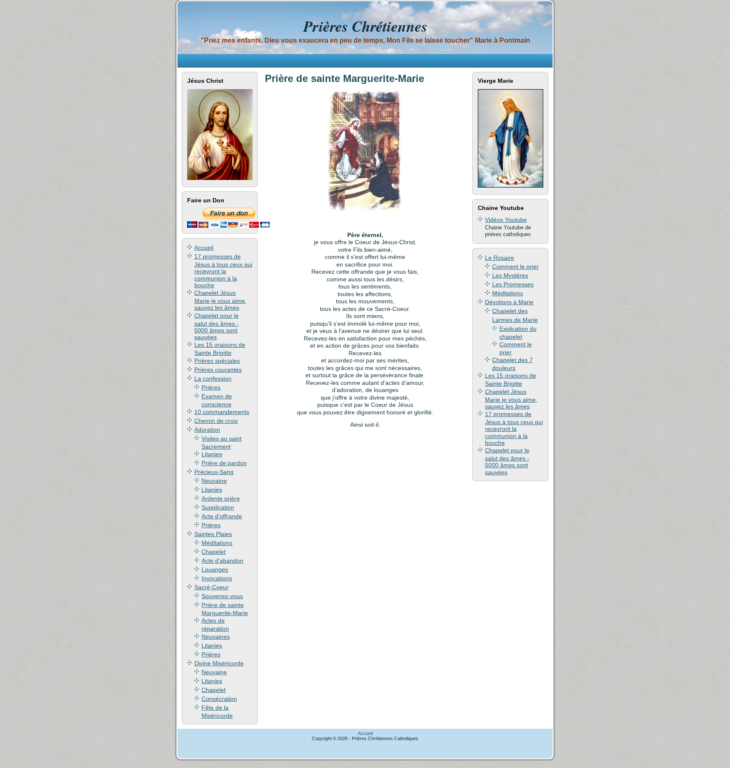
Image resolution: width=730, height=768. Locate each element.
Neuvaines (216, 636)
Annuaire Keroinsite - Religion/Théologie (317, 748)
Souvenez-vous (222, 596)
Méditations (217, 542)
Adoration (207, 429)
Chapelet (214, 551)
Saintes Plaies (213, 534)
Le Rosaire (499, 257)
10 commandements (221, 412)
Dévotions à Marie (509, 302)
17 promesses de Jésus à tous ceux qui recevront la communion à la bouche (223, 271)
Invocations (217, 578)
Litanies (212, 454)
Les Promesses (513, 284)
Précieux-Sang (214, 471)
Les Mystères (510, 275)
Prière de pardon (224, 463)
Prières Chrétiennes (365, 26)
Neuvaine (214, 480)
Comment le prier (515, 266)
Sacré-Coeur (211, 587)
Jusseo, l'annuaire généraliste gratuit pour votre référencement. (460, 748)
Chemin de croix (216, 420)
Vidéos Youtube (506, 219)
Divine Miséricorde (219, 663)
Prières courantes (218, 369)
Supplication (218, 507)
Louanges (215, 569)
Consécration (219, 698)
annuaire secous (377, 748)
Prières (211, 387)
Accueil (203, 247)
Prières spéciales (217, 360)
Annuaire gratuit (203, 748)
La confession (213, 378)
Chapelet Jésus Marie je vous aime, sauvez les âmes (220, 300)
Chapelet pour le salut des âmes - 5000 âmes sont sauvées (216, 326)
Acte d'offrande (222, 516)
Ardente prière (221, 498)
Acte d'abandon (222, 560)
